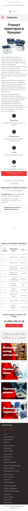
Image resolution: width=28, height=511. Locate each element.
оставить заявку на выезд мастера (14, 173)
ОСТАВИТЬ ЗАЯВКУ (14, 325)
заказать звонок (9, 429)
